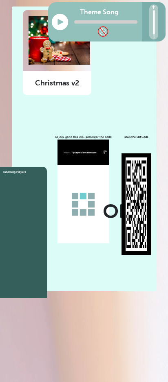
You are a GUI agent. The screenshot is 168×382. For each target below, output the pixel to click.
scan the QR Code (136, 137)
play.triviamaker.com (80, 152)
